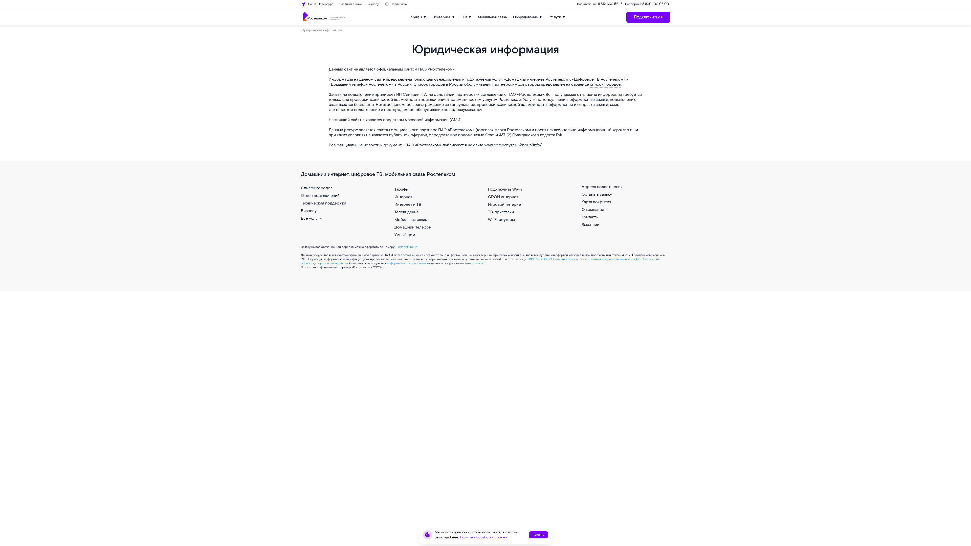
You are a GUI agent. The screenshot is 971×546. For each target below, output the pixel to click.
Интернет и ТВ (407, 204)
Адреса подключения (602, 187)
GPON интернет (503, 197)
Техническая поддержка (323, 203)
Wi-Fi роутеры (501, 219)
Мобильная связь (492, 17)
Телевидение (406, 212)
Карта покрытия (596, 202)
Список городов (317, 188)
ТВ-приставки (501, 212)
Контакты (590, 217)
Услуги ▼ (558, 17)
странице (477, 263)
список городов (605, 84)
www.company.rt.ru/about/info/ (513, 145)
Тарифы (401, 189)
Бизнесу (309, 211)
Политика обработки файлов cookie (614, 259)
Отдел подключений (320, 195)
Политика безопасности (570, 259)
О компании (593, 209)
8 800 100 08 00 (655, 4)
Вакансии (590, 225)
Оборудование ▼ (527, 17)
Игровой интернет (505, 204)
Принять (538, 535)
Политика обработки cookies (483, 537)
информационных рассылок (406, 263)
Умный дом (404, 235)
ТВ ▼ (467, 17)
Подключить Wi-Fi (505, 189)
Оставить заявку (597, 194)
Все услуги (311, 218)
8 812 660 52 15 (610, 4)
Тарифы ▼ (418, 17)
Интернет (403, 197)
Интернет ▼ (444, 17)
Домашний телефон (412, 227)
